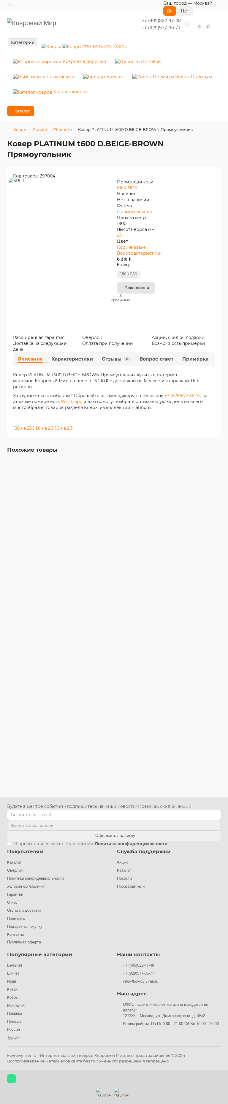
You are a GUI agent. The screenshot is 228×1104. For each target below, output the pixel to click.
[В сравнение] (216, 477)
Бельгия (14, 965)
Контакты (15, 934)
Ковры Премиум (193, 76)
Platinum (62, 129)
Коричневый (131, 247)
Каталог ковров (70, 91)
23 (119, 235)
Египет (13, 973)
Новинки (14, 1013)
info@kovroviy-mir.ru (140, 981)
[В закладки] (216, 465)
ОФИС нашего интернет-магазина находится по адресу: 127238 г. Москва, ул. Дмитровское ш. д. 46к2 (165, 1010)
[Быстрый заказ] (37, 607)
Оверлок (15, 870)
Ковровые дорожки (83, 61)
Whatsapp (72, 401)
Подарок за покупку (24, 926)
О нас (12, 902)
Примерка (195, 359)
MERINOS (127, 188)
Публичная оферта (24, 942)
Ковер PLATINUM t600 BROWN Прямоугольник (54, 561)
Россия (40, 129)
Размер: (124, 264)
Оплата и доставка (24, 910)
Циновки (150, 61)
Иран (11, 981)
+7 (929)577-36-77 (161, 27)
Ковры (105, 46)
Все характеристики (139, 253)
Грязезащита (59, 76)
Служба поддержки (144, 851)
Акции (122, 862)
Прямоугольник (134, 211)
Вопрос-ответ (156, 359)
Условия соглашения (26, 886)
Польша (14, 1021)
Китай (12, 989)
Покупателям (25, 851)
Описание (30, 359)
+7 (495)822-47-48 (161, 20)
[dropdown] (10, 5)
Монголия (16, 1005)
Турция (13, 1037)
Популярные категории (39, 954)
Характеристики (72, 359)
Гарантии (15, 894)
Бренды (114, 76)
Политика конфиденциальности (35, 878)
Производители (131, 886)
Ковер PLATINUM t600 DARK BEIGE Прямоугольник (59, 725)
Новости (124, 878)
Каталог (14, 862)
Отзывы (115, 359)
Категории (23, 42)
